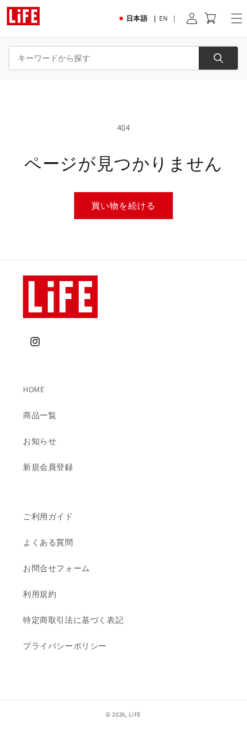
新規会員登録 (48, 467)
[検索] (218, 58)
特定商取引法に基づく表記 (73, 620)
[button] (236, 18)
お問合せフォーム (56, 568)
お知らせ (39, 441)
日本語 (137, 18)
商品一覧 (39, 415)
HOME (33, 389)
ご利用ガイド (48, 516)
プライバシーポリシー (65, 646)
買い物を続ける (123, 205)
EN (163, 18)
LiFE (135, 714)
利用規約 (39, 594)
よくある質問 (48, 542)
